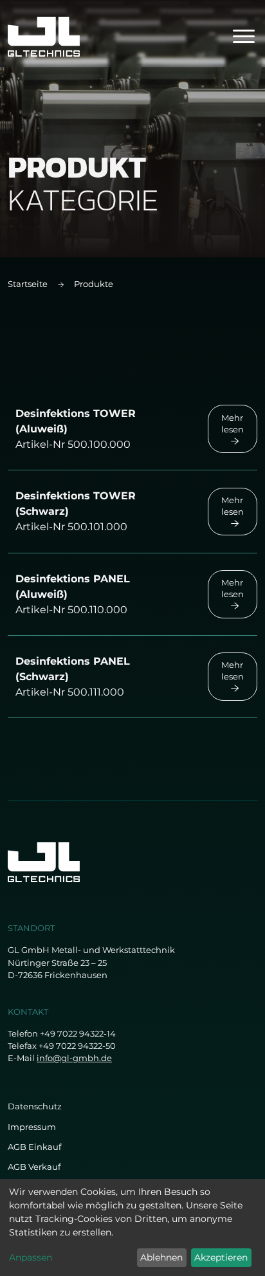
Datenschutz (35, 1106)
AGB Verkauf (34, 1167)
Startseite (28, 284)
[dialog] (132, 1227)
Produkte (93, 284)
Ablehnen (161, 1257)
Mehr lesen (232, 423)
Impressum (32, 1127)
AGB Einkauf (34, 1147)
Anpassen (30, 1257)
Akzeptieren (221, 1257)
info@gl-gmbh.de (74, 1058)
